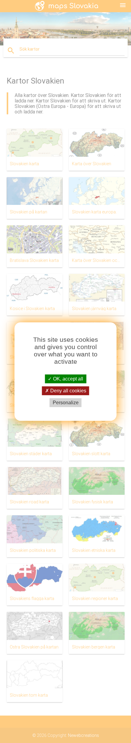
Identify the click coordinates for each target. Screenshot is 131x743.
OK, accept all (67, 378)
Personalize (66, 402)
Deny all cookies (67, 390)
